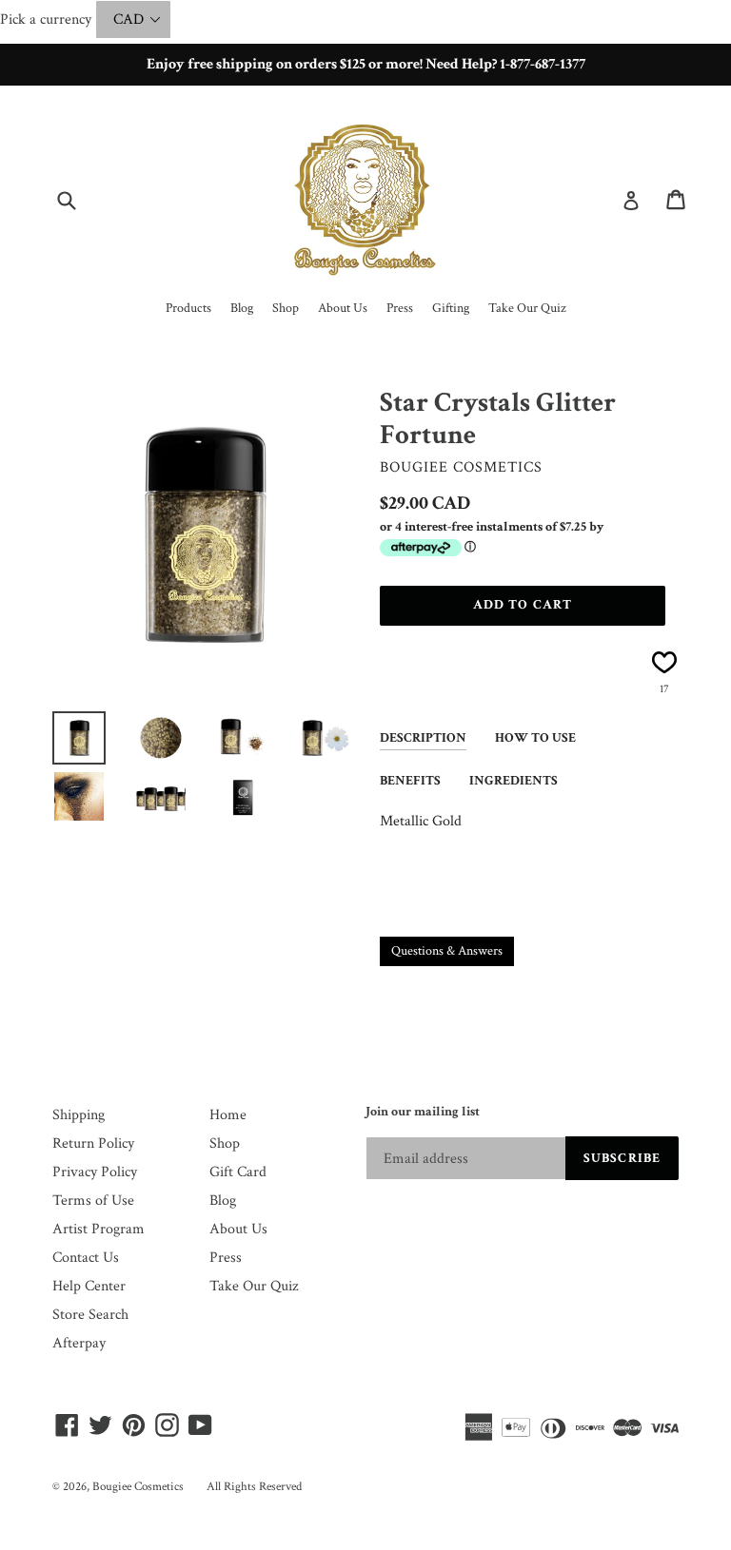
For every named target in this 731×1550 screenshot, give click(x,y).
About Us (238, 1229)
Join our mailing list (423, 1112)
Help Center (89, 1286)
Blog (222, 1201)
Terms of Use (93, 1201)
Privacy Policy (94, 1172)
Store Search (90, 1315)
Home (228, 1115)
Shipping (78, 1115)
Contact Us (85, 1258)
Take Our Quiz (253, 1286)
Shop (224, 1143)
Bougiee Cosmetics (138, 1487)
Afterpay (79, 1343)
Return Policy (93, 1143)
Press (225, 1258)
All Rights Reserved (254, 1487)
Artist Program (98, 1229)
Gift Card (238, 1172)
